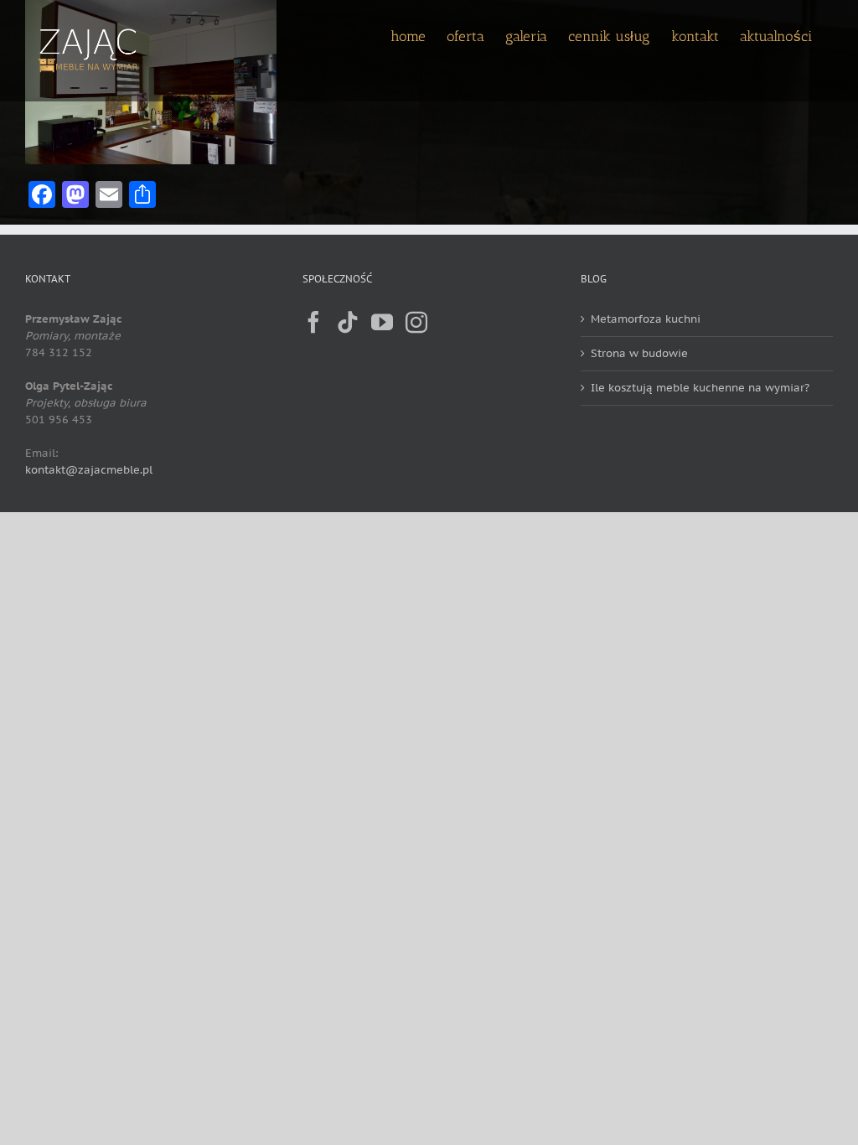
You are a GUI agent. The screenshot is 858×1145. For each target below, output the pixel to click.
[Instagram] (416, 322)
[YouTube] (382, 322)
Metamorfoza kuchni (645, 319)
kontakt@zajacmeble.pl (88, 470)
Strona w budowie (639, 353)
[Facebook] (313, 322)
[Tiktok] (348, 322)
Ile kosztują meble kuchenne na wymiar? (700, 388)
